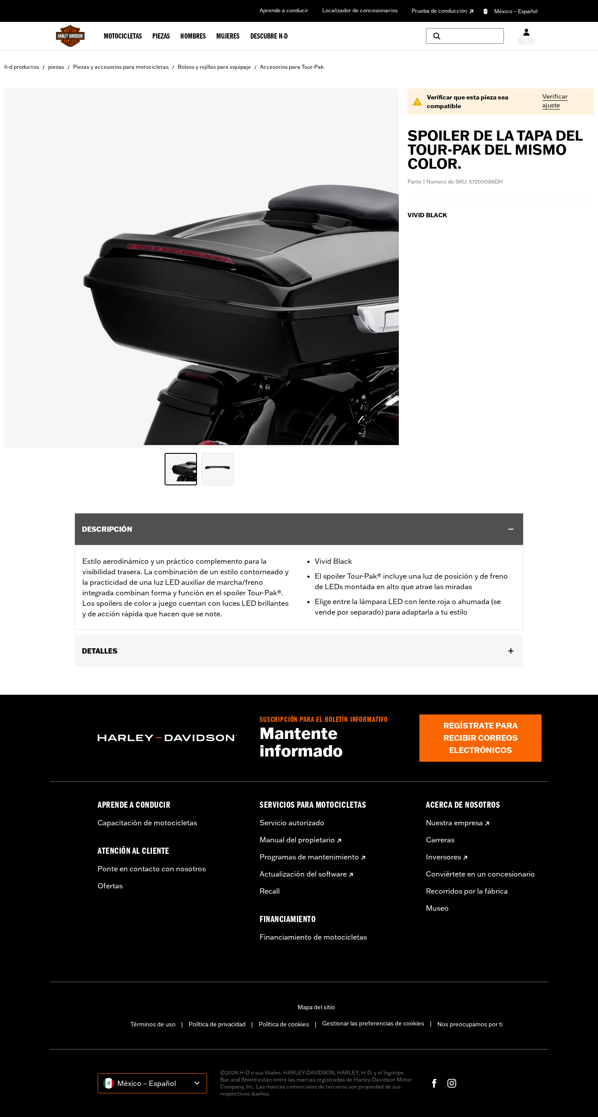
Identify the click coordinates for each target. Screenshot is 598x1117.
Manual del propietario (297, 839)
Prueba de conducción (439, 10)
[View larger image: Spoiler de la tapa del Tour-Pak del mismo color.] (201, 266)
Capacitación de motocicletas (147, 822)
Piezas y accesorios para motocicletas (121, 67)
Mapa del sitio (316, 1007)
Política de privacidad (217, 1024)
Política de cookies (284, 1024)
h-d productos (21, 67)
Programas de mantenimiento (309, 856)
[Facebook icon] (434, 1083)
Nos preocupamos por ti (470, 1024)
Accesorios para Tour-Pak (292, 67)
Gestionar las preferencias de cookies (373, 1023)
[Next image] (381, 268)
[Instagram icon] (452, 1083)
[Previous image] (22, 268)
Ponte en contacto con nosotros (152, 868)
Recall (270, 891)
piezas (56, 67)
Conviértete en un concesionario (480, 874)
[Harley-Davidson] (172, 738)
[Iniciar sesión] (526, 36)
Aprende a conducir (284, 10)
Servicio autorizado (292, 822)
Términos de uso (153, 1024)
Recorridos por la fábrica (467, 891)
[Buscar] (465, 36)
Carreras (440, 839)
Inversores (443, 856)
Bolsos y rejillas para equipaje (214, 67)
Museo (437, 908)
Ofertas (110, 885)
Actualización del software (303, 874)
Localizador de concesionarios (359, 10)
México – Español (516, 11)
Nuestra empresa (454, 822)
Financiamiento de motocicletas (313, 937)
